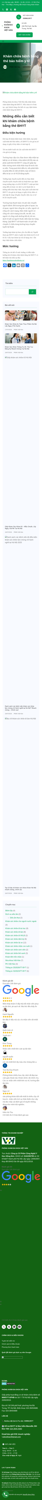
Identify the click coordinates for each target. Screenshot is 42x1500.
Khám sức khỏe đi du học (15, 928)
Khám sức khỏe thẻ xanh (15, 953)
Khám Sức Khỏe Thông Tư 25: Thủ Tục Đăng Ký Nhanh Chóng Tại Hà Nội (19, 348)
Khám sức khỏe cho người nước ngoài (20, 921)
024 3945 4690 (16, 1429)
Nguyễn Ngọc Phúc (29, 1494)
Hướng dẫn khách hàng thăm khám (26, 4)
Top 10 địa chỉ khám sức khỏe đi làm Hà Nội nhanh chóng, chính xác (20, 888)
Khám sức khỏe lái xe (14, 943)
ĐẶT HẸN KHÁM (24, 35)
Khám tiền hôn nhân (13, 957)
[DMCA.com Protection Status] (8, 1384)
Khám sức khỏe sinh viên (15, 950)
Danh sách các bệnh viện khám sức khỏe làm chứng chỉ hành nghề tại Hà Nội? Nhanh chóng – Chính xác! (20, 708)
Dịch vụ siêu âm (11, 914)
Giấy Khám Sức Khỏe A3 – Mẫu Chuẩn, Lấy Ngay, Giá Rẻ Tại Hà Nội (20, 527)
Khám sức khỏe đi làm (14, 932)
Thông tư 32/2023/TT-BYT (15, 971)
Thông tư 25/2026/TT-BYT (15, 967)
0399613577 (28, 1421)
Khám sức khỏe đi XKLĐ (15, 935)
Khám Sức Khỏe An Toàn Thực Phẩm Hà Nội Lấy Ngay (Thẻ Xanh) (21, 325)
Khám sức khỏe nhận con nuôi (17, 946)
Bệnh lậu (9, 911)
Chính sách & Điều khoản (11, 1344)
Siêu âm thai (15, 918)
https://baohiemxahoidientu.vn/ (13, 260)
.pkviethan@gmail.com (12, 1437)
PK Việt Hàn (10, 964)
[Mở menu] (3, 41)
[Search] (32, 291)
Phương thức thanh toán (10, 1347)
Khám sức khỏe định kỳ (14, 939)
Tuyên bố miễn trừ (8, 1341)
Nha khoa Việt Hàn (12, 960)
